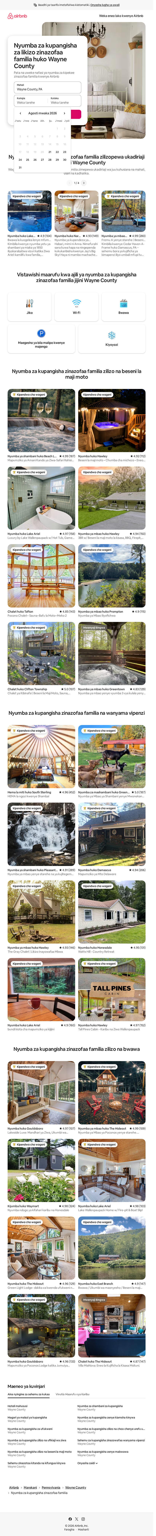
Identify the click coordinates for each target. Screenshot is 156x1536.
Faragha (69, 1529)
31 (20, 167)
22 (57, 152)
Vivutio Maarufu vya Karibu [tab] (72, 1394)
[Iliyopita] (70, 183)
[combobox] (47, 89)
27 (42, 159)
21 (50, 152)
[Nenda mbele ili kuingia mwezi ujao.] (64, 113)
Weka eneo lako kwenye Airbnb (121, 16)
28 (49, 159)
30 (64, 159)
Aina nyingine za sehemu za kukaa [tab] (29, 1394)
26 (35, 159)
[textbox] (31, 102)
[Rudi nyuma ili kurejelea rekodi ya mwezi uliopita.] (20, 113)
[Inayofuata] (84, 183)
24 (20, 159)
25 (27, 159)
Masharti (83, 1529)
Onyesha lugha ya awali (104, 5)
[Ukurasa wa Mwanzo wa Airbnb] (17, 16)
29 (57, 159)
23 (64, 152)
